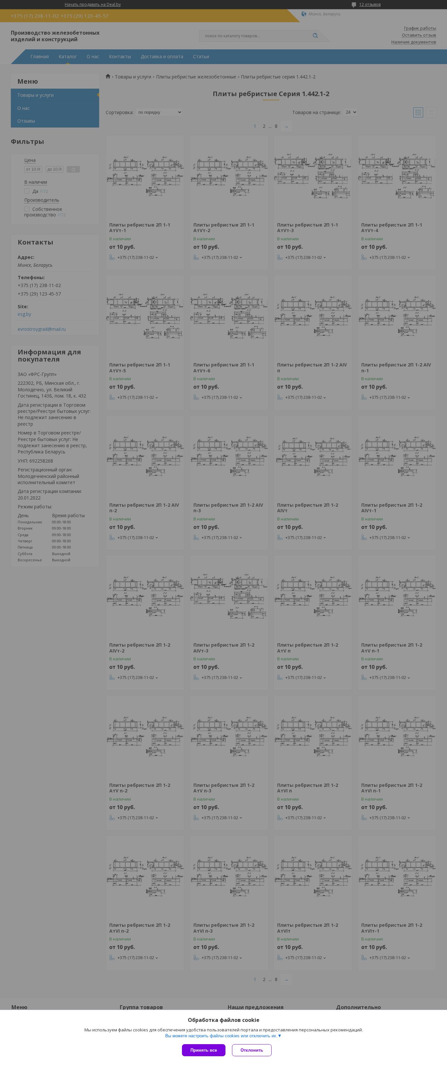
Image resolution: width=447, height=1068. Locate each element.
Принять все (203, 1050)
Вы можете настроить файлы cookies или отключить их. (221, 1035)
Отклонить (252, 1050)
